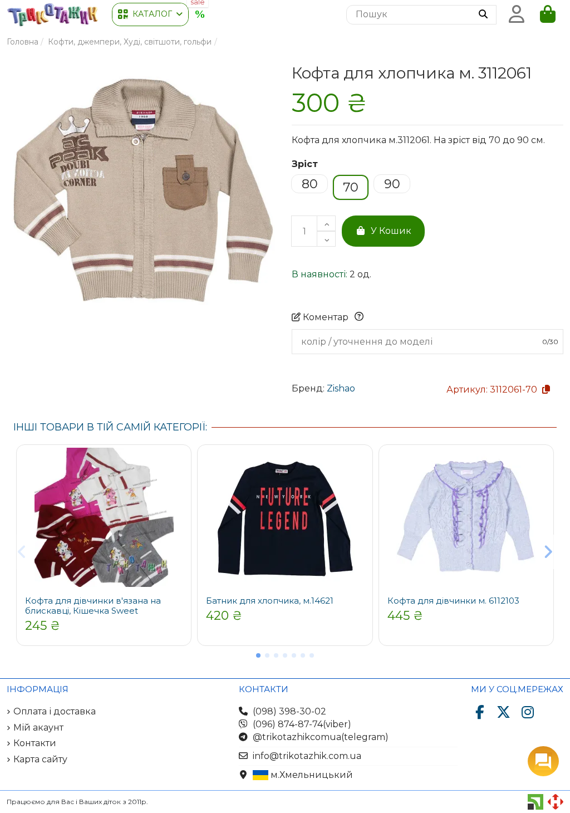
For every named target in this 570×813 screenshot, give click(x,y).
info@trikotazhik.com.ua (307, 756)
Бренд (307, 388)
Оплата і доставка (54, 711)
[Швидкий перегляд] (178, 465)
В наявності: (319, 274)
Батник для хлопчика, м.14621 (269, 600)
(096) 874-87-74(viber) (302, 724)
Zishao (341, 388)
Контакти (34, 743)
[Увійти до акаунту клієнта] (516, 14)
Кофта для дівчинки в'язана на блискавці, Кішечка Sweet (93, 605)
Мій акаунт (38, 727)
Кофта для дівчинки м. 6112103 (453, 600)
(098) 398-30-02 (289, 711)
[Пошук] (483, 15)
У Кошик (391, 231)
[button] (150, 14)
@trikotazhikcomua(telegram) (321, 737)
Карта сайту (40, 759)
